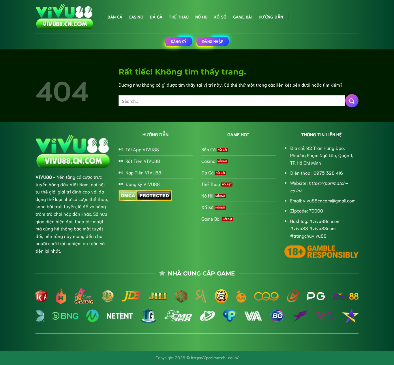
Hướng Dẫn (271, 16)
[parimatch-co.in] (64, 17)
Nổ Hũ (201, 16)
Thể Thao (179, 16)
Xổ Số (220, 16)
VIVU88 (43, 177)
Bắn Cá (115, 16)
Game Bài (242, 16)
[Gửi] (352, 100)
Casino (136, 16)
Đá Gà (156, 16)
